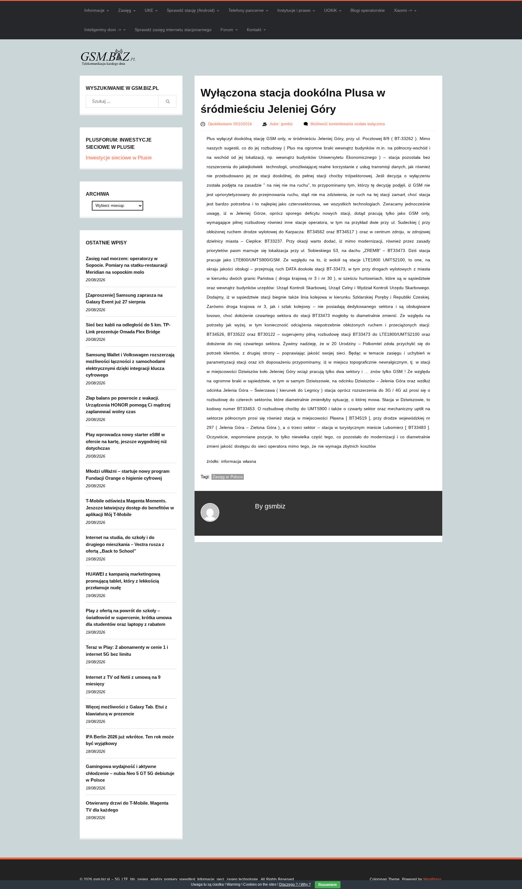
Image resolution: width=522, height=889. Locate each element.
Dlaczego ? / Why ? (295, 884)
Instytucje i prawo (294, 10)
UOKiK (330, 10)
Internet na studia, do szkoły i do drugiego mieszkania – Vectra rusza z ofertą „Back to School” (125, 544)
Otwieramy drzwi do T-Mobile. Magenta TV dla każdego (127, 806)
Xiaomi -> (403, 10)
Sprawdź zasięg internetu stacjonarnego (173, 29)
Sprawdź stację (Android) (191, 10)
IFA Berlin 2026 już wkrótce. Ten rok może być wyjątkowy (130, 740)
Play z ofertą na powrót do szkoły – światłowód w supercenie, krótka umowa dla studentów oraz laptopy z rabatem (129, 617)
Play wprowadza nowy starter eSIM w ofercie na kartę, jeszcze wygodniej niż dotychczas (126, 441)
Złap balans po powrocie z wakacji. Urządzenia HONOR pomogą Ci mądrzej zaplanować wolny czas (128, 404)
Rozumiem (327, 885)
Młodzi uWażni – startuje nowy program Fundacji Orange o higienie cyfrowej (127, 475)
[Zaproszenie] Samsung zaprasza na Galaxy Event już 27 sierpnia (124, 299)
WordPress (432, 879)
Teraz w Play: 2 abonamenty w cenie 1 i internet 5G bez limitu (127, 651)
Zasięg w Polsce (228, 477)
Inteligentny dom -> (102, 29)
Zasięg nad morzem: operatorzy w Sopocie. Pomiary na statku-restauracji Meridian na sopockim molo (126, 265)
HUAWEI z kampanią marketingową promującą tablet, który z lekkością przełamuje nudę (123, 580)
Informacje (94, 10)
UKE (149, 10)
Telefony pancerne (246, 10)
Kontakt (254, 29)
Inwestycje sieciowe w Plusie (119, 158)
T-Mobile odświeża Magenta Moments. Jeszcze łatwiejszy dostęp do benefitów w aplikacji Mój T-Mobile (130, 507)
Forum (227, 29)
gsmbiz (287, 124)
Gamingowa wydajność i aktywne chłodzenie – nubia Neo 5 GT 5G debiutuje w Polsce (130, 773)
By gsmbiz (270, 506)
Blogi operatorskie (367, 10)
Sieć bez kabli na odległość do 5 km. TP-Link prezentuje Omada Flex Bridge (128, 328)
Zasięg (124, 10)
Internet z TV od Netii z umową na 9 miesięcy (123, 681)
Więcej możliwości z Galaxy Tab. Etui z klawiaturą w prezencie (126, 710)
